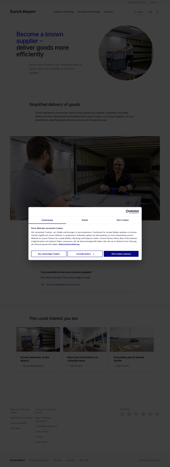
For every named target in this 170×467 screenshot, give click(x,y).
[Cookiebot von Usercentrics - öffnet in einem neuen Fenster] (128, 212)
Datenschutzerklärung (69, 244)
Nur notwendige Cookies (49, 254)
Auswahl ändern (83, 254)
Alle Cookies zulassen (121, 254)
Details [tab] (85, 220)
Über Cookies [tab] (123, 220)
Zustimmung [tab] (47, 220)
